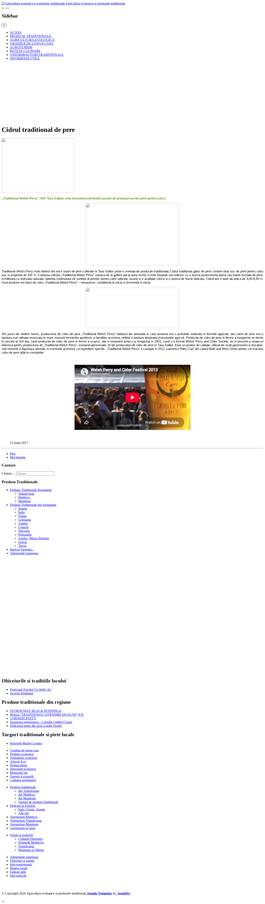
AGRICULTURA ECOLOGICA (32, 40)
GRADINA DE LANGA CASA (31, 43)
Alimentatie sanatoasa (24, 553)
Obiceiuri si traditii (22, 860)
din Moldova (26, 794)
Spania (22, 508)
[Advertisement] (126, 93)
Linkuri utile (18, 872)
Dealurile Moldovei (31, 842)
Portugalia (24, 534)
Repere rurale (19, 868)
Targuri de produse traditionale (38, 802)
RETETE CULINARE (25, 51)
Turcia (22, 545)
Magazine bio (19, 772)
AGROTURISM (21, 47)
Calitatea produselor (23, 780)
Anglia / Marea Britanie (33, 538)
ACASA (16, 32)
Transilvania (26, 493)
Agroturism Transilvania (26, 820)
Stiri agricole (18, 875)
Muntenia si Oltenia (31, 850)
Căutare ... (8, 473)
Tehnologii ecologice (23, 758)
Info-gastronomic (21, 864)
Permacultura (18, 765)
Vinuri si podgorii (21, 835)
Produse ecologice (22, 754)
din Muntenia (27, 798)
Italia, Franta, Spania (31, 809)
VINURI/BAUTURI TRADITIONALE (37, 54)
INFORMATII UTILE (25, 58)
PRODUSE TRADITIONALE (30, 36)
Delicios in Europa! (22, 805)
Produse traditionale (23, 787)
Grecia (22, 542)
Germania (24, 519)
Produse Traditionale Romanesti (31, 490)
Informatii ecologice (23, 769)
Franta (22, 516)
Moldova (24, 497)
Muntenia (24, 501)
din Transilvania (28, 791)
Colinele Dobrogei (30, 839)
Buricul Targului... (22, 549)
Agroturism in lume (22, 828)
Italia (21, 512)
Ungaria (23, 527)
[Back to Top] (3, 901)
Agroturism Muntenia (24, 824)
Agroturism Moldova (23, 817)
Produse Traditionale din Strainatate (33, 505)
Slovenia (24, 531)
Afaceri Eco (18, 761)
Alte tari (23, 813)
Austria (23, 523)
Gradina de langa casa (24, 750)
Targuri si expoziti (22, 776)
